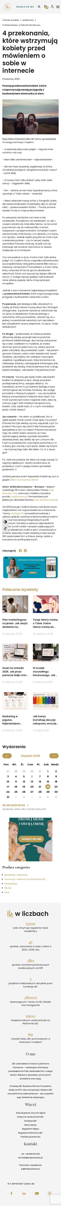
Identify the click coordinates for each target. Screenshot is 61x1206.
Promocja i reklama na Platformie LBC (25, 879)
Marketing (28, 20)
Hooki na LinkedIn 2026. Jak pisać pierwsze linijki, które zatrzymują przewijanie (15, 671)
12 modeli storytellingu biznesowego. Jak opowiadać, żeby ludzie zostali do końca (44, 671)
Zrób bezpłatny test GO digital (30, 1113)
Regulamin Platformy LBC (30, 1133)
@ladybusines (32, 1157)
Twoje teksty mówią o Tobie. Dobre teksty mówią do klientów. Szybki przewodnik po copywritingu (45, 623)
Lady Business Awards (46, 499)
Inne (7, 892)
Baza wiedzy (31, 1125)
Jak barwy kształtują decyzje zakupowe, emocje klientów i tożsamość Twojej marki (44, 720)
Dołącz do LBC (25, 6)
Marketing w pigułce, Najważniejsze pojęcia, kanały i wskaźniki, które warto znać (12, 720)
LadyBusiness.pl (19, 496)
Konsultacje (11, 883)
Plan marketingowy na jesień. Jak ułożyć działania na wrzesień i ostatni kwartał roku (15, 623)
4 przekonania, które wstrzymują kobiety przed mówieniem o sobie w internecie (21, 25)
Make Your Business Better (24, 479)
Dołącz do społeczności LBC (30, 1116)
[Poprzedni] (7, 755)
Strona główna (10, 20)
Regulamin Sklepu (30, 1128)
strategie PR (17, 513)
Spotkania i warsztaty (16, 874)
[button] (20, 551)
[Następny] (54, 755)
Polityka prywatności (30, 1136)
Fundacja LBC (30, 1121)
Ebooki (8, 888)
